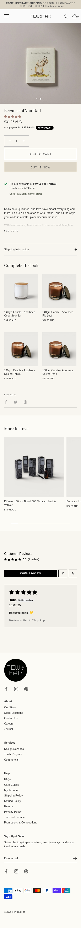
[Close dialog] (76, 438)
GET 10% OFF (20, 469)
